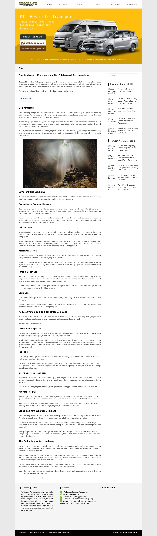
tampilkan (27, 98)
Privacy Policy (133, 532)
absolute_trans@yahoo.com (77, 497)
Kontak (115, 532)
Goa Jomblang (46, 232)
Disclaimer (123, 532)
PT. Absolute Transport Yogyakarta (57, 532)
